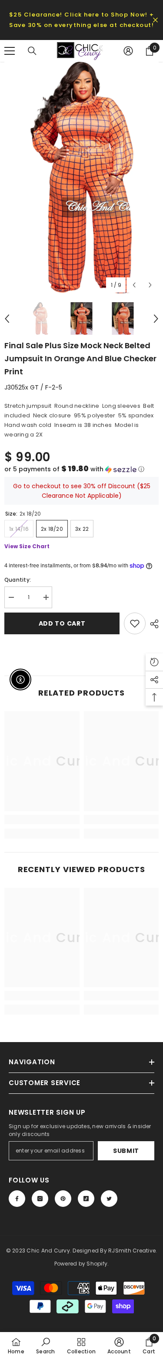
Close (155, 20)
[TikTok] (86, 1198)
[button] (81, 469)
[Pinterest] (63, 1198)
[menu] (9, 51)
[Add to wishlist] (135, 623)
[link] (42, 819)
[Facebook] (17, 1198)
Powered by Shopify (80, 1263)
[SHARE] (152, 623)
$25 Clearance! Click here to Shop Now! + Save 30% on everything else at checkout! (81, 19)
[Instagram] (40, 1198)
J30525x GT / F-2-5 (33, 387)
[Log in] (128, 51)
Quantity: (17, 579)
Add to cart (62, 623)
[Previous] (134, 285)
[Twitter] (109, 1198)
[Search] (32, 51)
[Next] (150, 285)
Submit (126, 1150)
